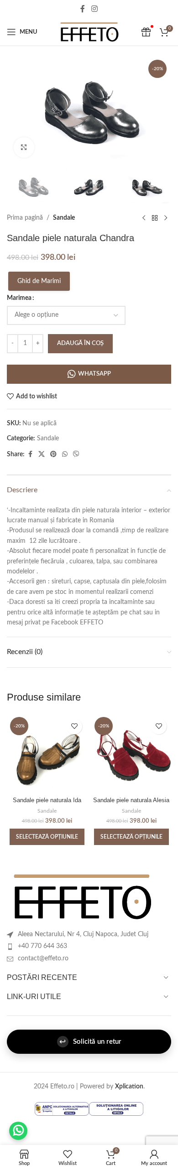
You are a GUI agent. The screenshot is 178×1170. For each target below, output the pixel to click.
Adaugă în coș (80, 343)
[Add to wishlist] (74, 726)
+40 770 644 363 (42, 946)
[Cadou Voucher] (146, 32)
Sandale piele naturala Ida (47, 800)
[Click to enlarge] (24, 147)
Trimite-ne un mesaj (18, 1131)
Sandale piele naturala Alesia (131, 800)
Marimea (19, 298)
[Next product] (165, 217)
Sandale (64, 218)
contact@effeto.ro (43, 958)
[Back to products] (154, 217)
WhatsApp (94, 374)
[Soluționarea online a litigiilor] (116, 1108)
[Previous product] (143, 217)
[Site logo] (89, 32)
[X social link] (41, 454)
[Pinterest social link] (53, 454)
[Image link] (81, 896)
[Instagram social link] (94, 9)
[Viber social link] (76, 454)
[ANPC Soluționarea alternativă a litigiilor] (62, 1108)
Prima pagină (25, 218)
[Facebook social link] (82, 9)
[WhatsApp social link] (64, 454)
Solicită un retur (90, 1042)
